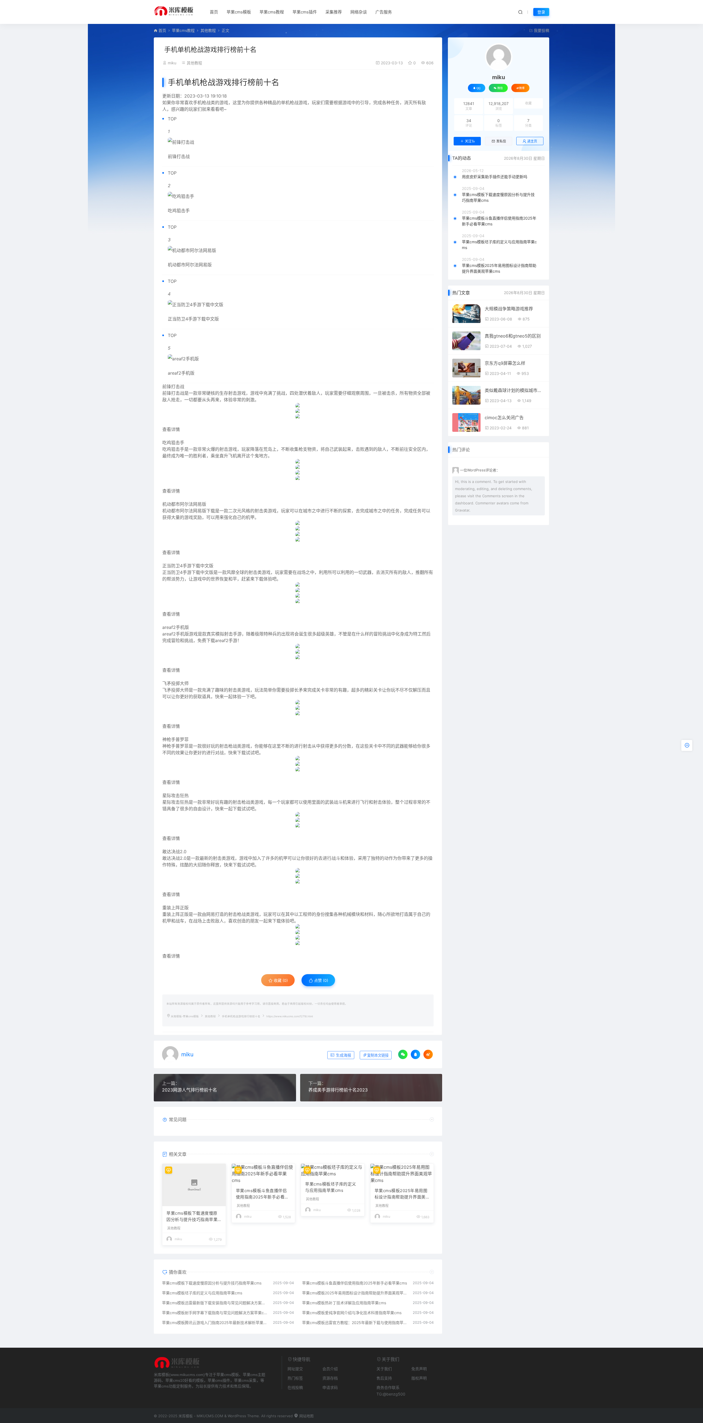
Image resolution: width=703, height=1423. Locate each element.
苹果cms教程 (272, 12)
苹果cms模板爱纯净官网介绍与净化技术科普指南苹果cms (351, 1312)
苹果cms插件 (304, 12)
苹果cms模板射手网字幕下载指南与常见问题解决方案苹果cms (214, 1312)
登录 (541, 12)
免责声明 (419, 1368)
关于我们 (384, 1368)
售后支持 (384, 1378)
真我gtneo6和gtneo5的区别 (513, 336)
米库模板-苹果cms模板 (185, 1016)
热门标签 (295, 1378)
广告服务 (383, 12)
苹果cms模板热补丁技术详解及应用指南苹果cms (344, 1302)
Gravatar (462, 510)
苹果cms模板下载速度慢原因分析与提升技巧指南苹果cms (193, 1217)
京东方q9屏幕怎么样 (505, 363)
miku (172, 62)
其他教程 (208, 30)
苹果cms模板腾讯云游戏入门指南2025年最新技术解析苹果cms (214, 1322)
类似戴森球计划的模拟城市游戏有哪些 (515, 390)
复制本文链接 (378, 1055)
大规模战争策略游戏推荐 (509, 308)
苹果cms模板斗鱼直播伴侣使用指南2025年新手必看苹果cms (262, 1194)
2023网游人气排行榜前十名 (189, 1090)
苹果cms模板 (239, 12)
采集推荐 (333, 12)
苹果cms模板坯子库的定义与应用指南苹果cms (330, 1187)
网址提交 (295, 1368)
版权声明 (419, 1378)
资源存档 (330, 1378)
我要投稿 (541, 30)
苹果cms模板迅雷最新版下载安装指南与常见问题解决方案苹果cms (214, 1302)
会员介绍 (330, 1368)
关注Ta (470, 141)
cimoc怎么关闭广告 (504, 417)
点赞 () (320, 980)
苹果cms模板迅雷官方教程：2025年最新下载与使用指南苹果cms (355, 1322)
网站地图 (306, 1416)
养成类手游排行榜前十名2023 (338, 1090)
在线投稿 (295, 1387)
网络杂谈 (358, 12)
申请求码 (330, 1387)
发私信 (501, 141)
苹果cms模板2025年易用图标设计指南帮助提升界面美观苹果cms (401, 1194)
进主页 (532, 141)
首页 (214, 12)
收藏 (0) (280, 980)
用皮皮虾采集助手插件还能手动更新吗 (494, 176)
